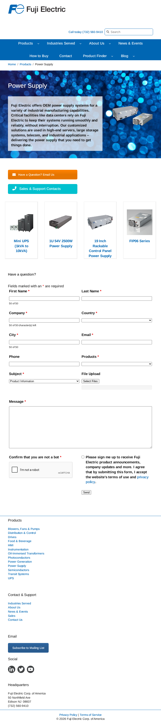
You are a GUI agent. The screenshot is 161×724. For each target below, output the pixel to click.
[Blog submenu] (134, 56)
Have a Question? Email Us (36, 174)
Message (17, 402)
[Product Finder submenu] (112, 56)
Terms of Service (91, 714)
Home (12, 64)
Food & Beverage (19, 541)
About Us (14, 607)
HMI (10, 545)
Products (25, 64)
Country (89, 313)
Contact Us (15, 620)
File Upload (91, 374)
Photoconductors (19, 557)
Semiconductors (18, 570)
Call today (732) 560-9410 (86, 32)
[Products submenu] (38, 43)
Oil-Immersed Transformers (26, 553)
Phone (14, 357)
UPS (11, 578)
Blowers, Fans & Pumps (24, 529)
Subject (16, 374)
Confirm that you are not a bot (35, 457)
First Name (19, 291)
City (13, 335)
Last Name (91, 291)
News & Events (18, 611)
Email (87, 335)
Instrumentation (18, 549)
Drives (12, 537)
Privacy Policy (68, 714)
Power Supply (17, 565)
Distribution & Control (22, 533)
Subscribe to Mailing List (28, 648)
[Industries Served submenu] (80, 43)
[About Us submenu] (110, 43)
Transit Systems (18, 574)
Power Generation (20, 561)
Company (18, 313)
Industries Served (19, 603)
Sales (11, 615)
